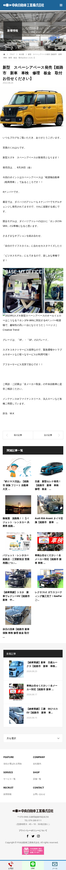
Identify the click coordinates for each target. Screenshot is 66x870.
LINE (33, 868)
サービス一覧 (9, 778)
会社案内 (37, 763)
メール (54, 868)
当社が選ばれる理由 (12, 763)
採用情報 (7, 794)
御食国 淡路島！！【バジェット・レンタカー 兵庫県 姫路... (16, 522)
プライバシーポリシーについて (33, 830)
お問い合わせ (39, 794)
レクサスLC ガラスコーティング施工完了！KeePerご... (48, 596)
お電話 (10, 868)
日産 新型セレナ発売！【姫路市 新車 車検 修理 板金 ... (48, 485)
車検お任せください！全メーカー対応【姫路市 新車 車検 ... (48, 559)
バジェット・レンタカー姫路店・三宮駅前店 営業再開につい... (16, 559)
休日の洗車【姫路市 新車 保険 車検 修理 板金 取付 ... (16, 632)
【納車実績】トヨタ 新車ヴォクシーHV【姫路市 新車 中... (17, 596)
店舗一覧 (37, 778)
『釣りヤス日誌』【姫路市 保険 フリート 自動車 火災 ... (16, 485)
